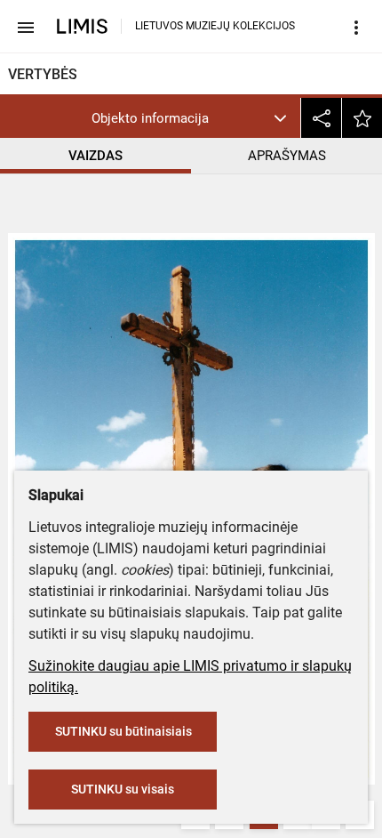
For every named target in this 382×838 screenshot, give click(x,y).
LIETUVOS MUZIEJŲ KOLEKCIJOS (215, 26)
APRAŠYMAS (287, 156)
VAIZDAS (95, 156)
